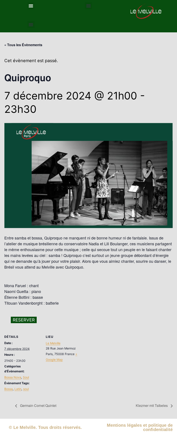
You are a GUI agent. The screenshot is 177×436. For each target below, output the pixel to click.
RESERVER (24, 320)
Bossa (8, 389)
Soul (26, 377)
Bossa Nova (12, 377)
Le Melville (53, 343)
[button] (31, 5)
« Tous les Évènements (23, 44)
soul (26, 389)
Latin (17, 389)
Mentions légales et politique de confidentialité (140, 427)
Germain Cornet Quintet (37, 405)
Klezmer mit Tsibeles (152, 405)
